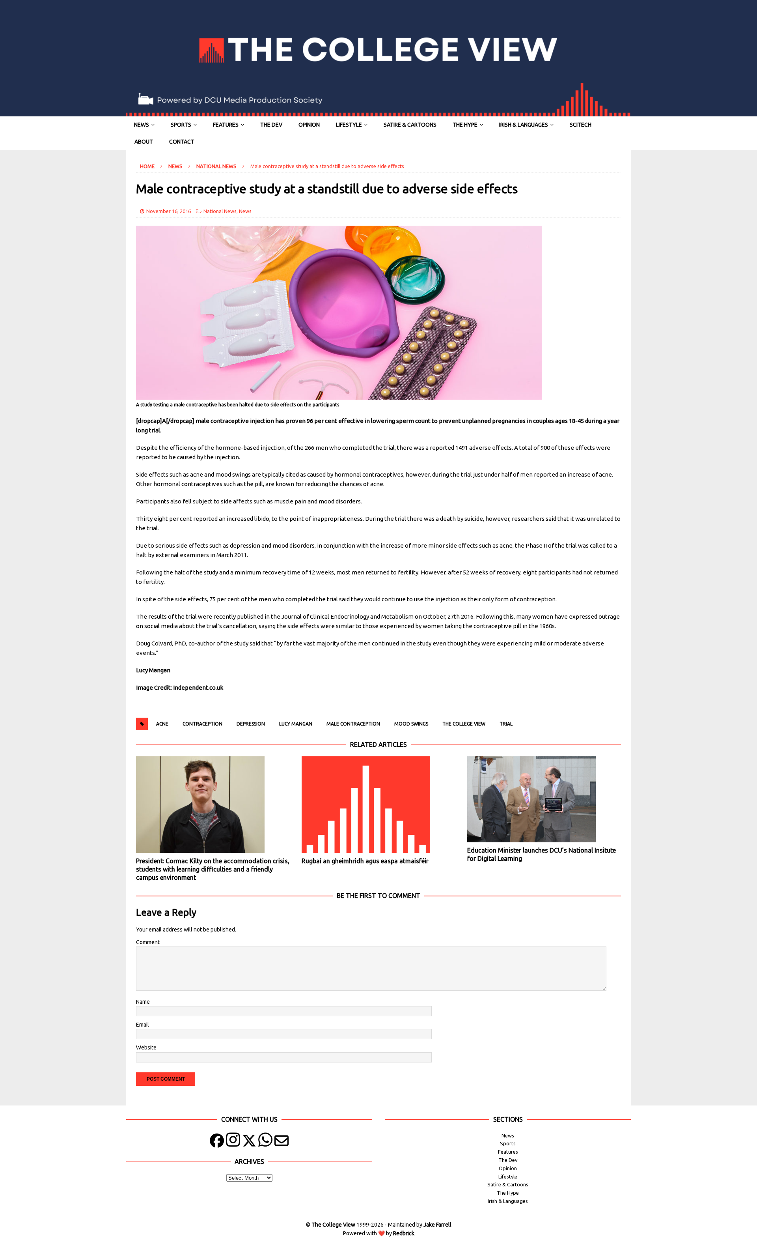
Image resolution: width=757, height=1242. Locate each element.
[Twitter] (249, 1142)
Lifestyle (349, 125)
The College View (463, 723)
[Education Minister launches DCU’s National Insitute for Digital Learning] (544, 799)
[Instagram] (233, 1142)
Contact (181, 141)
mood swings (411, 723)
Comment (148, 942)
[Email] (281, 1142)
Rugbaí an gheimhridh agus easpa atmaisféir (365, 860)
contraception (202, 723)
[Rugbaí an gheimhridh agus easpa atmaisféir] (378, 804)
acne (162, 723)
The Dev (271, 125)
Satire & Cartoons (410, 125)
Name (143, 1002)
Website (146, 1047)
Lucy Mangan (295, 723)
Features (226, 125)
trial (506, 723)
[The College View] (378, 112)
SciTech (580, 125)
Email (142, 1024)
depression (251, 723)
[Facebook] (217, 1142)
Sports (181, 125)
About (143, 141)
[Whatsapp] (265, 1142)
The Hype (465, 125)
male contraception (353, 723)
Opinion (309, 125)
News (141, 125)
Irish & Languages (523, 125)
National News (220, 211)
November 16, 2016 (168, 211)
